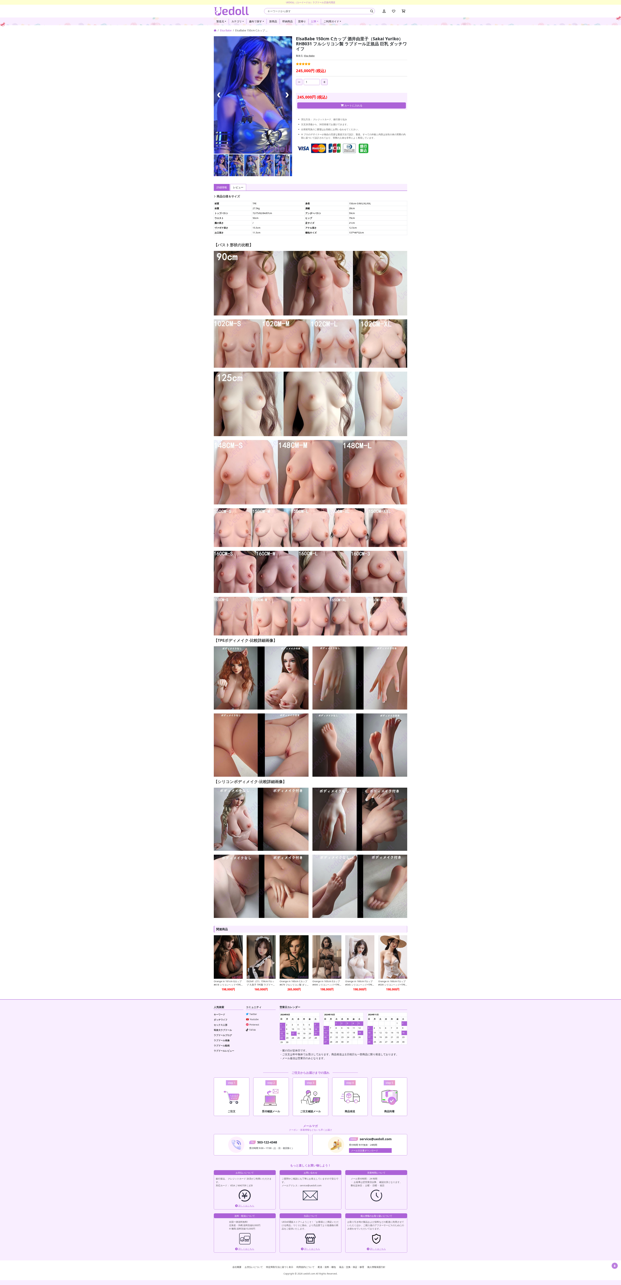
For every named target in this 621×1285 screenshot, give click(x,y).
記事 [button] (313, 21)
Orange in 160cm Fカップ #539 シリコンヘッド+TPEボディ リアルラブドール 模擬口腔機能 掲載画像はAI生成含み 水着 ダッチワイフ (392, 983)
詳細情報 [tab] (222, 187)
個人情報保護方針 (376, 1266)
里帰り (302, 21)
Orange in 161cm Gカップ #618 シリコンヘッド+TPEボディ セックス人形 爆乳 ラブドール (228, 983)
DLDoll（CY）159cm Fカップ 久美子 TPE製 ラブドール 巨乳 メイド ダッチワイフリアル (261, 983)
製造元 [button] (220, 21)
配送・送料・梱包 (327, 1266)
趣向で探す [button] (255, 21)
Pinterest (254, 1024)
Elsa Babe (226, 30)
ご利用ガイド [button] (331, 21)
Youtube (254, 1019)
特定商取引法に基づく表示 (279, 1266)
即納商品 (287, 21)
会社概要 (236, 1266)
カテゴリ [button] (236, 21)
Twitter (253, 1014)
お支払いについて (254, 1266)
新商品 (273, 21)
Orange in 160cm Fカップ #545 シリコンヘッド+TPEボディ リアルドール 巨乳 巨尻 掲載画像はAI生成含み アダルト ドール (359, 983)
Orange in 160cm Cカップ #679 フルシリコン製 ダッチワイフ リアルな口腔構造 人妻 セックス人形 (293, 983)
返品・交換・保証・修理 (351, 1266)
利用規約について (305, 1266)
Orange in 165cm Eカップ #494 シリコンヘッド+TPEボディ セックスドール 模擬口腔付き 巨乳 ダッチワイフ (326, 983)
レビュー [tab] (238, 187)
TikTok (252, 1029)
